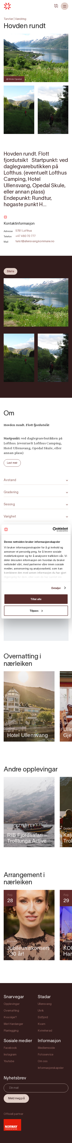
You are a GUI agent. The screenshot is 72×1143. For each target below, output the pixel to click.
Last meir (12, 463)
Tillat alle (36, 599)
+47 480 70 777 (25, 236)
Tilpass (34, 610)
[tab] (10, 271)
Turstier (8, 19)
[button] (64, 6)
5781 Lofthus (23, 231)
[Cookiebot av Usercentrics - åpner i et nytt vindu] (52, 529)
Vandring (20, 19)
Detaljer (56, 587)
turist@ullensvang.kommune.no (35, 241)
